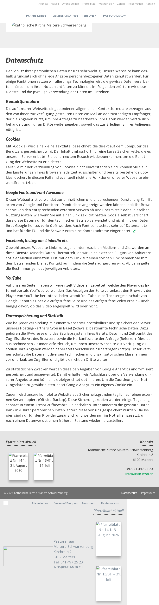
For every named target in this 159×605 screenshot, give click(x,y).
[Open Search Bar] (134, 15)
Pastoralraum (114, 15)
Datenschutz (129, 493)
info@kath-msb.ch (139, 473)
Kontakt (150, 3)
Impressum (148, 493)
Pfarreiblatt (88, 3)
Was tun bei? (106, 3)
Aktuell (55, 3)
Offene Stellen (70, 3)
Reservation (136, 3)
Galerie (121, 3)
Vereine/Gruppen (65, 15)
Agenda (43, 3)
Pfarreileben (36, 15)
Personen (89, 15)
